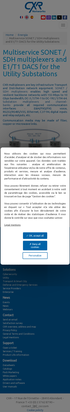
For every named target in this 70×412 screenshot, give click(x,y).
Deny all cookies (36, 245)
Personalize (35, 255)
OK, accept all (36, 235)
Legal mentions (12, 224)
